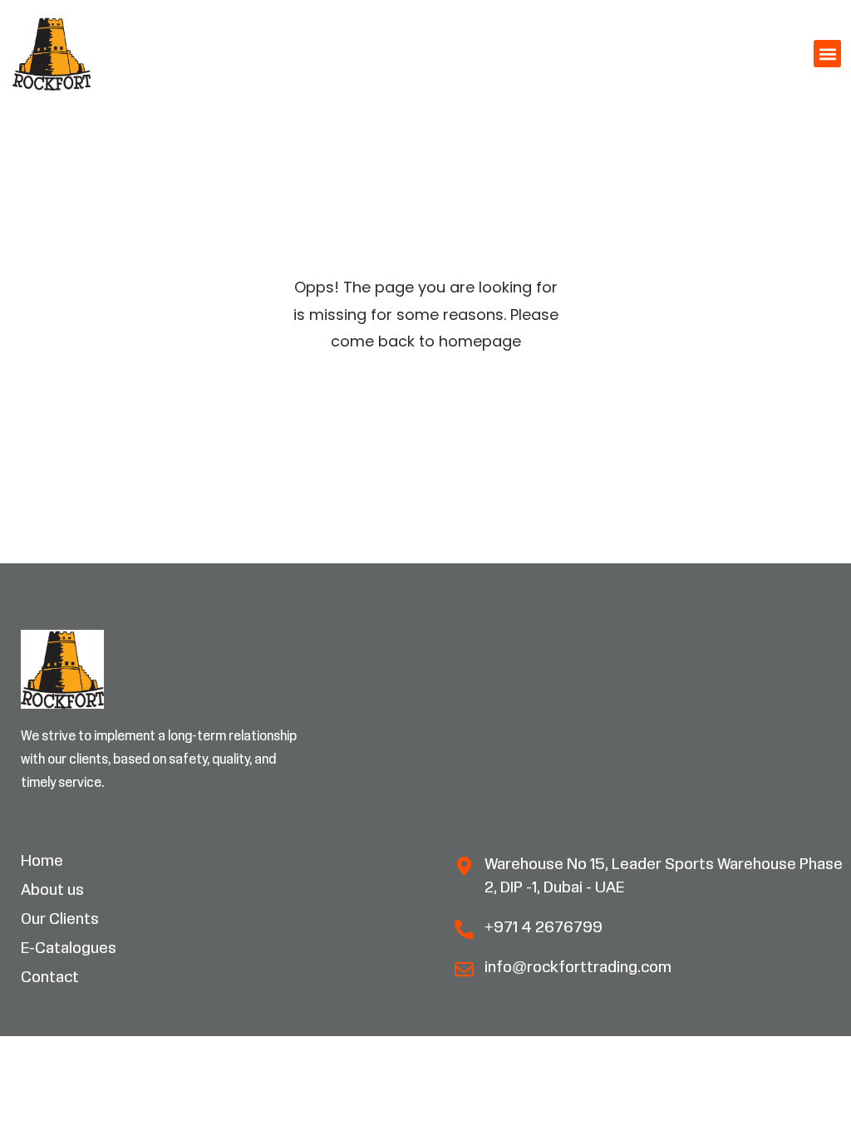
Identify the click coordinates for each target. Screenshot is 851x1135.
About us (52, 890)
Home (42, 861)
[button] (827, 53)
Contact (50, 977)
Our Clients (60, 919)
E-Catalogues (68, 948)
